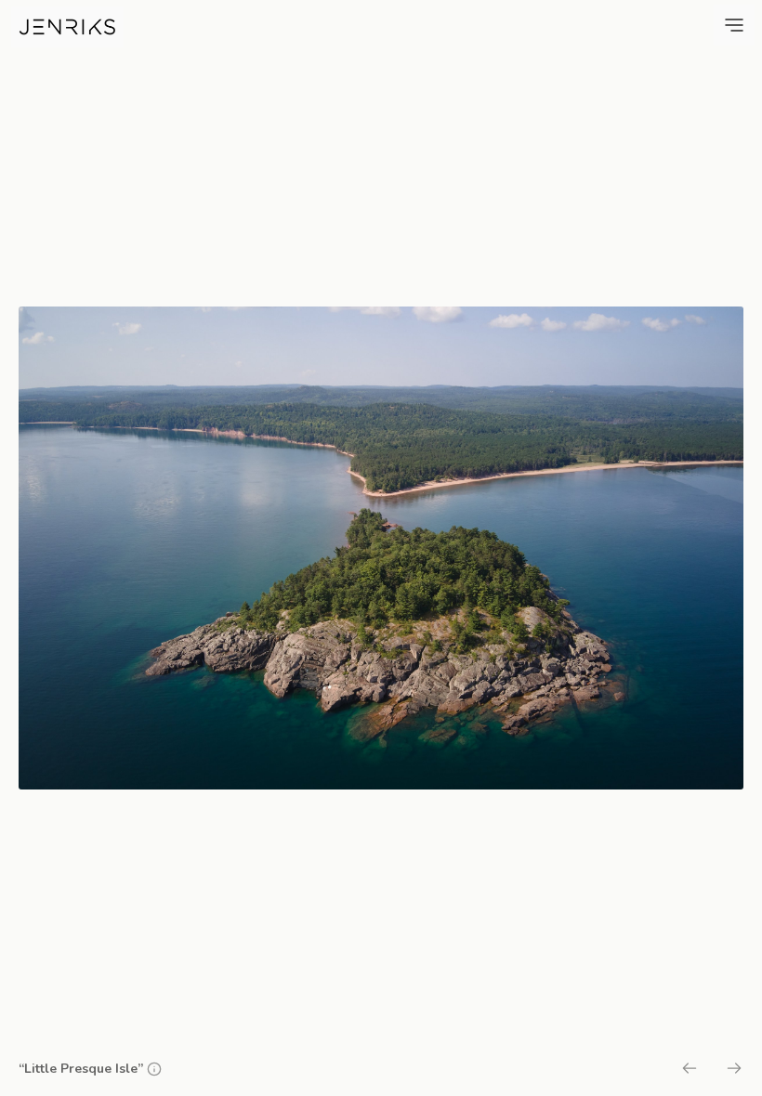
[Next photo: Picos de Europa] (734, 1071)
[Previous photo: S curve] (689, 1071)
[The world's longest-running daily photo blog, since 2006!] (67, 27)
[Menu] (734, 25)
